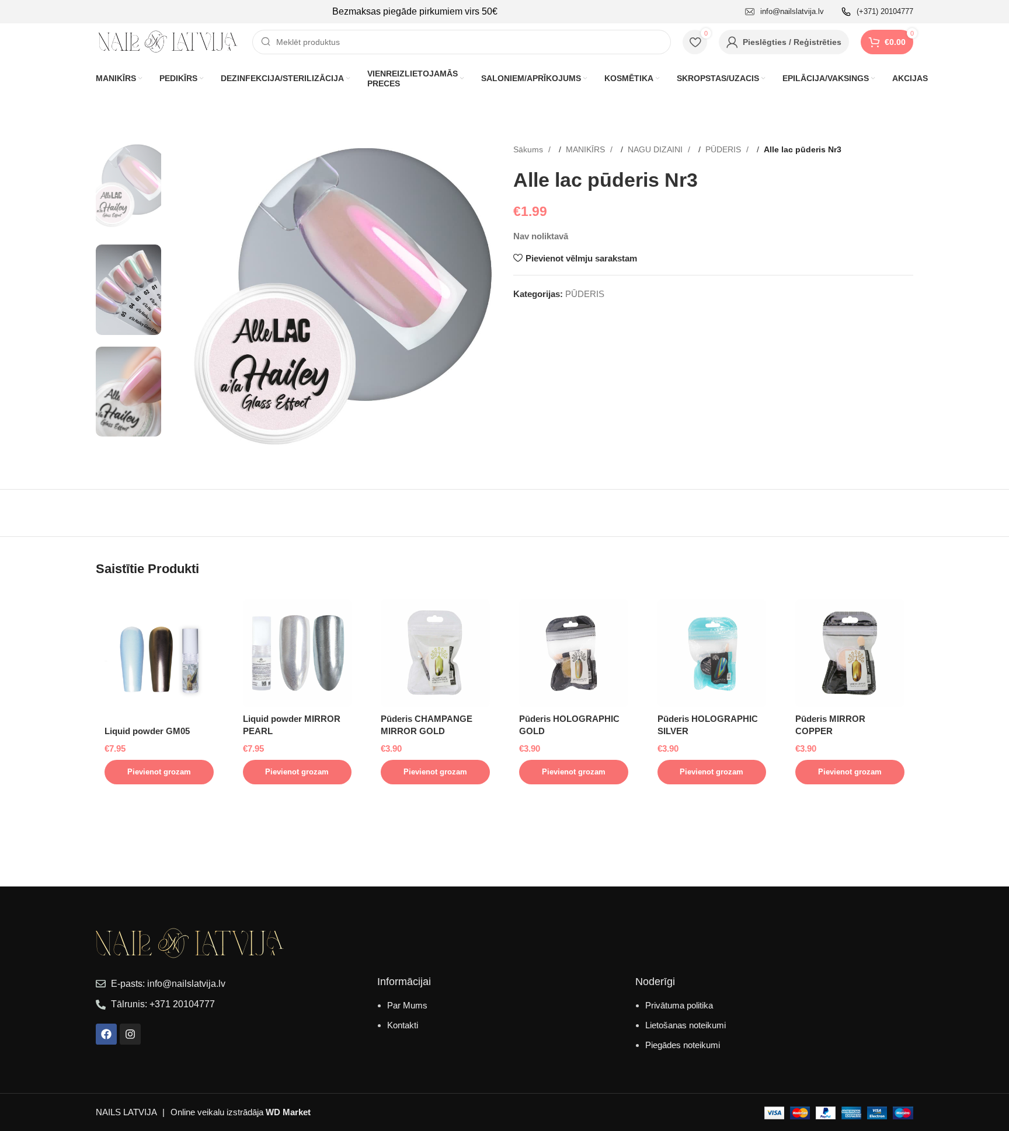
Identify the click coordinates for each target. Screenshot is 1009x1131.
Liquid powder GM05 (147, 731)
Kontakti (402, 1025)
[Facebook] (106, 1034)
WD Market (288, 1112)
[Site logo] (168, 41)
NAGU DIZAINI (656, 149)
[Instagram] (130, 1034)
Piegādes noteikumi (682, 1045)
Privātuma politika (679, 1005)
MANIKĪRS (586, 149)
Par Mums (407, 1005)
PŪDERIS (724, 149)
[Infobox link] (784, 12)
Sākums (529, 149)
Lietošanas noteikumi (685, 1025)
